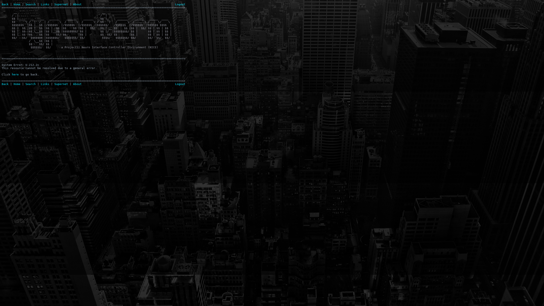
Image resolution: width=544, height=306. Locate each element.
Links (45, 4)
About (77, 4)
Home (17, 4)
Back (5, 4)
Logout (180, 4)
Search (31, 4)
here (15, 74)
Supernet (61, 4)
